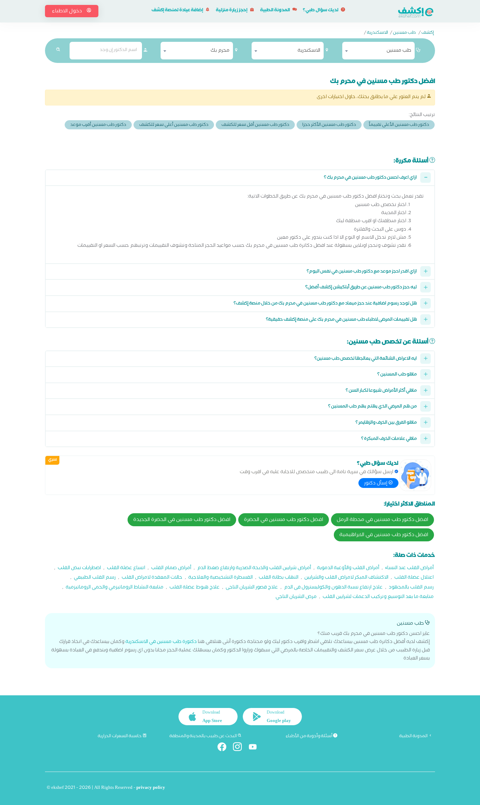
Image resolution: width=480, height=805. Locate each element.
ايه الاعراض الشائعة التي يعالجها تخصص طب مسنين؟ (365, 359)
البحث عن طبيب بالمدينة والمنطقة (203, 736)
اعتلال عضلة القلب (414, 578)
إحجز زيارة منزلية (232, 11)
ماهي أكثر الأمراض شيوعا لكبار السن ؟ (381, 391)
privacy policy (150, 788)
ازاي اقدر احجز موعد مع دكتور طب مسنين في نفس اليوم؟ (362, 272)
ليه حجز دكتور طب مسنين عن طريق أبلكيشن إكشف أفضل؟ (361, 288)
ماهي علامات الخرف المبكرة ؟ (389, 439)
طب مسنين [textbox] (399, 51)
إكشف (427, 33)
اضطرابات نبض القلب (79, 569)
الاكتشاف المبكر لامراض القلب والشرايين (346, 578)
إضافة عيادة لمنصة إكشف (177, 11)
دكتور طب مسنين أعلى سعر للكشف (173, 125)
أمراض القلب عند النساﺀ (409, 569)
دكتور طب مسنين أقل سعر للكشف (255, 125)
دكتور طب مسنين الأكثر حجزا (329, 125)
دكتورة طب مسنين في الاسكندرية (161, 642)
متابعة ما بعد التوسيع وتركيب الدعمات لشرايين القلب (378, 597)
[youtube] (255, 748)
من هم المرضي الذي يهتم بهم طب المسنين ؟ (372, 407)
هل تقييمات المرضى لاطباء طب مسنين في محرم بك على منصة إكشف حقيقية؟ (341, 320)
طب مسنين (404, 33)
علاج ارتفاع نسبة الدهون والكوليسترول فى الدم (333, 588)
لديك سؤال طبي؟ (321, 11)
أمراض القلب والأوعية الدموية (348, 569)
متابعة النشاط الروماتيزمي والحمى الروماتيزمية (114, 588)
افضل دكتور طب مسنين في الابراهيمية (383, 535)
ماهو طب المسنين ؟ (397, 375)
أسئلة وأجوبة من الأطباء (309, 736)
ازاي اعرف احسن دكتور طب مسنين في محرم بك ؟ (370, 178)
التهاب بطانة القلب (278, 578)
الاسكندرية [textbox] (309, 51)
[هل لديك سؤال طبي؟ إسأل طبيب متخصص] (415, 475)
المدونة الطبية (275, 11)
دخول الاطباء (67, 11)
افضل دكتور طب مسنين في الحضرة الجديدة (182, 520)
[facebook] (225, 748)
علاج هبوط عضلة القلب (194, 588)
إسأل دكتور (376, 483)
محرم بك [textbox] (219, 51)
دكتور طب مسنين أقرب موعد (98, 125)
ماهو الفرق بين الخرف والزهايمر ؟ (386, 423)
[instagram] (240, 748)
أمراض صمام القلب (171, 569)
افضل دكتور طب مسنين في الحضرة (283, 520)
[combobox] (378, 50)
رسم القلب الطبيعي (95, 578)
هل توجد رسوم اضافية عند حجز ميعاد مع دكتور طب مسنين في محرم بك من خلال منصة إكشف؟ (325, 304)
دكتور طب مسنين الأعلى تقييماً (399, 125)
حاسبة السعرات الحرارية (120, 736)
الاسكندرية (377, 33)
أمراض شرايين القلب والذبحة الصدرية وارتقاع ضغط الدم (254, 569)
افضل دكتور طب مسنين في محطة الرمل (382, 520)
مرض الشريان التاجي (296, 597)
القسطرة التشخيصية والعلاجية (220, 578)
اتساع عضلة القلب (126, 569)
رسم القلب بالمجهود (411, 588)
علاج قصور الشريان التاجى (252, 588)
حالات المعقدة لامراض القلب (152, 578)
